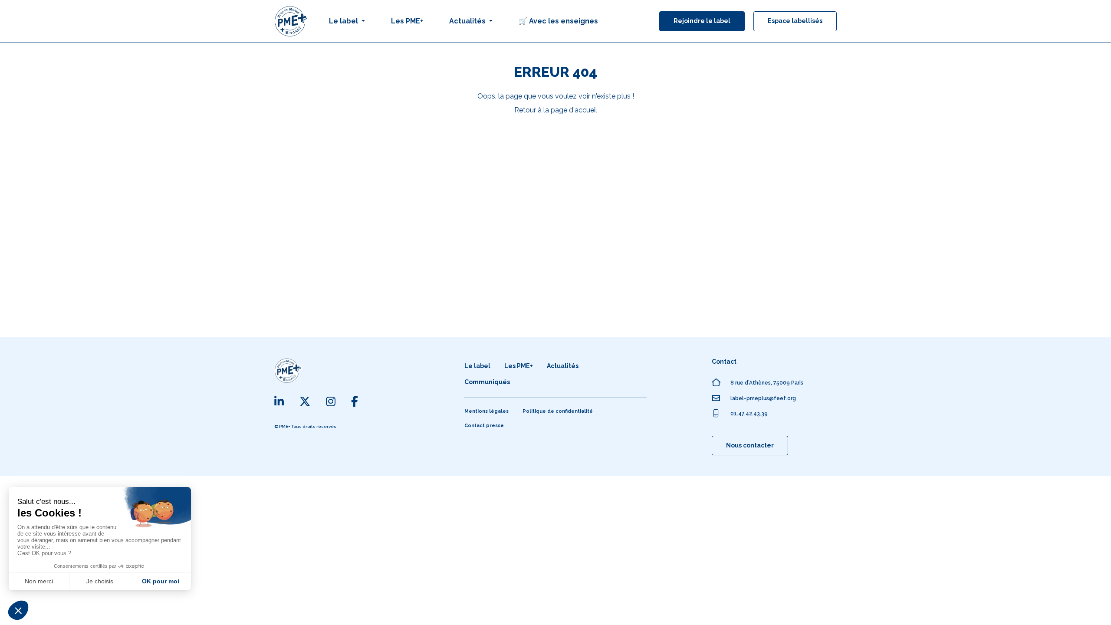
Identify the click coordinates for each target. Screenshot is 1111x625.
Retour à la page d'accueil (555, 110)
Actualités (563, 365)
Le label (477, 365)
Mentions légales (486, 411)
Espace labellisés (795, 20)
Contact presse (484, 425)
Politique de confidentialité (558, 411)
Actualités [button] (468, 21)
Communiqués (487, 381)
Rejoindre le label (702, 20)
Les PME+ (407, 21)
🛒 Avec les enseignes (558, 21)
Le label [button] (344, 21)
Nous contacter (750, 445)
